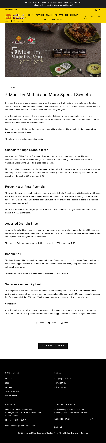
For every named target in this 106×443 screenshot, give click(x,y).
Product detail (11, 10)
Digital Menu (49, 20)
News (59, 20)
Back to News (54, 346)
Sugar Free (39, 15)
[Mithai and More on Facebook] (61, 427)
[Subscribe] (91, 419)
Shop (30, 15)
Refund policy (11, 396)
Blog (7, 383)
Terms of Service (12, 391)
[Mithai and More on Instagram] (56, 427)
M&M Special (51, 15)
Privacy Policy (60, 387)
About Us (9, 379)
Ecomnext (84, 433)
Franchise (63, 15)
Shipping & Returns (62, 379)
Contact (74, 15)
